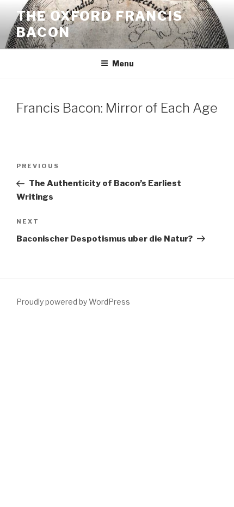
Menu (123, 63)
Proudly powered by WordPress (73, 301)
